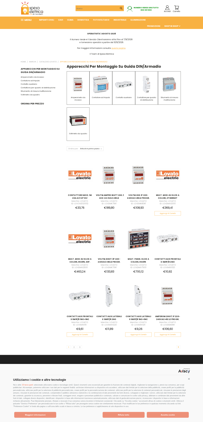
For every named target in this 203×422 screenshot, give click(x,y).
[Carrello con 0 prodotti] (176, 7)
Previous (195, 413)
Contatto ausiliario (29, 84)
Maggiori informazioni (35, 415)
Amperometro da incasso (32, 77)
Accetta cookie (168, 415)
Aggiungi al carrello (168, 213)
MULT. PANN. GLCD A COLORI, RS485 (138, 260)
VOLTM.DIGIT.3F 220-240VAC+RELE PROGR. (109, 260)
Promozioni (153, 26)
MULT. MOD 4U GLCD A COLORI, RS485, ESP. (79, 260)
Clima (70, 19)
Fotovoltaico (101, 19)
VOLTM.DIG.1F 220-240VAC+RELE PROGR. (138, 196)
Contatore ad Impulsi (30, 80)
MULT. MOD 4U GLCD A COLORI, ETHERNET (167, 196)
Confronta (79, 177)
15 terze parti (27, 385)
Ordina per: (73, 148)
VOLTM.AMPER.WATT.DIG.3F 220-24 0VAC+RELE (110, 196)
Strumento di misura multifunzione (36, 91)
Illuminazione (138, 19)
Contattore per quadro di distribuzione (38, 87)
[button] (189, 379)
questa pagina (118, 48)
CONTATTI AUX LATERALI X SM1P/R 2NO (109, 318)
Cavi (60, 19)
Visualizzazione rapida (80, 172)
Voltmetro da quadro (30, 94)
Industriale (120, 19)
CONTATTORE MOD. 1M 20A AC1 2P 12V (80, 196)
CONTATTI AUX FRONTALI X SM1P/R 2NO (168, 260)
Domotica (83, 19)
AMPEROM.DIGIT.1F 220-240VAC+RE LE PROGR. (167, 318)
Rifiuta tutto (123, 415)
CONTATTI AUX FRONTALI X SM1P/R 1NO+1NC (80, 318)
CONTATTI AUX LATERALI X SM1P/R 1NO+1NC (138, 318)
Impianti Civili (46, 19)
